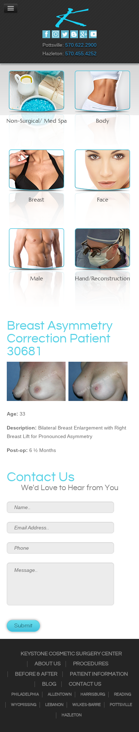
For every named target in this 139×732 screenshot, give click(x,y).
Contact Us (85, 684)
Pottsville (121, 705)
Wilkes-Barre (86, 705)
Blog (49, 684)
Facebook (46, 34)
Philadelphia (25, 694)
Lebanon (54, 705)
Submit (23, 626)
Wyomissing (23, 705)
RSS (74, 34)
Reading (122, 694)
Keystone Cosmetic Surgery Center (71, 654)
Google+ (83, 34)
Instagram (56, 34)
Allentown (60, 694)
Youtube (93, 34)
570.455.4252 (81, 53)
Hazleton (72, 715)
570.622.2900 (81, 45)
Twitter (65, 34)
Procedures (90, 664)
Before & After (36, 674)
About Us (48, 664)
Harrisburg (93, 694)
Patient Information (99, 674)
